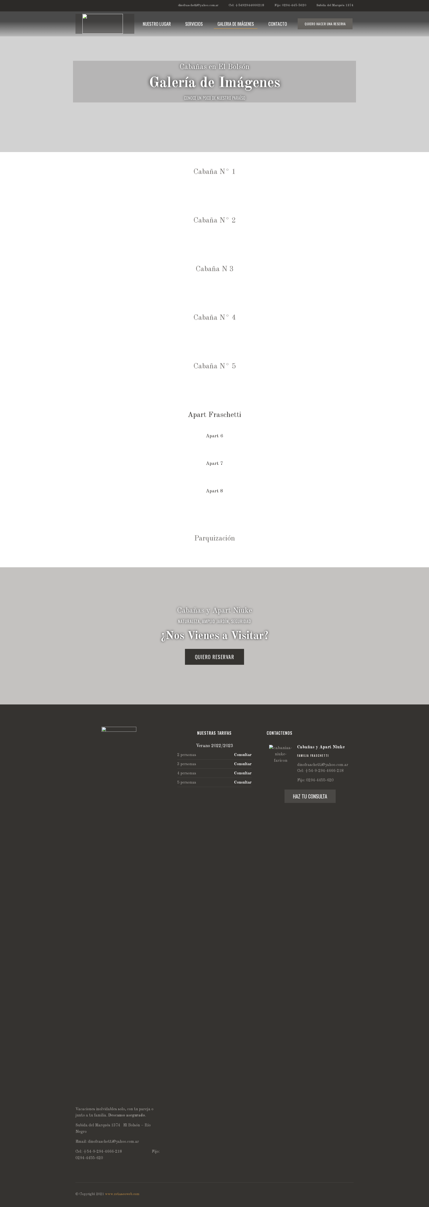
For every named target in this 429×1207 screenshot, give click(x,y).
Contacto (277, 24)
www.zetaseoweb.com (122, 1194)
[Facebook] (117, 5)
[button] (325, 23)
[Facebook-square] (351, 1196)
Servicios (194, 24)
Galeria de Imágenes (235, 24)
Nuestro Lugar (157, 24)
